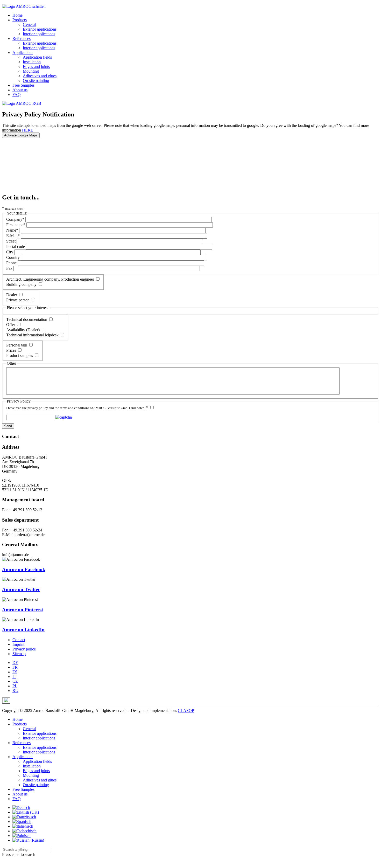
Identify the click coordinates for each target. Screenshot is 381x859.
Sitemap (19, 654)
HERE (27, 130)
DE (15, 662)
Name (12, 230)
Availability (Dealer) (23, 330)
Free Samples (23, 85)
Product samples (19, 355)
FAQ (16, 94)
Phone (11, 263)
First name (15, 225)
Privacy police (24, 649)
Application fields (37, 57)
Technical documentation (26, 319)
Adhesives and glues (40, 76)
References (21, 38)
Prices (11, 350)
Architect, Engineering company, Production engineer (50, 279)
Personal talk (16, 345)
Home (17, 15)
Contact (18, 640)
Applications (22, 52)
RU (15, 690)
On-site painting (36, 80)
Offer (10, 324)
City (9, 252)
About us (19, 90)
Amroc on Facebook (23, 569)
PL (14, 686)
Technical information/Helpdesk (32, 335)
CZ (15, 681)
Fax (9, 268)
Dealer (11, 295)
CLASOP (186, 710)
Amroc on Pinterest (22, 609)
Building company (21, 284)
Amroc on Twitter (21, 589)
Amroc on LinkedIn (23, 629)
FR (15, 667)
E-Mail (13, 235)
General (29, 24)
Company (15, 219)
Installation (32, 62)
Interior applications (39, 34)
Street (11, 241)
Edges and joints (36, 66)
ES (14, 672)
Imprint (18, 644)
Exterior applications (40, 29)
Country (13, 257)
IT (14, 676)
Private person (18, 300)
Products (19, 20)
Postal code (15, 246)
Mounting (31, 71)
